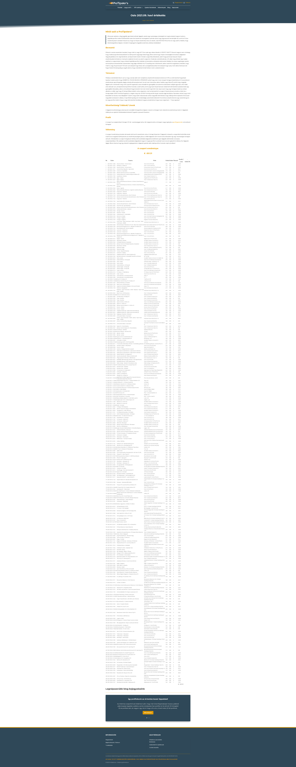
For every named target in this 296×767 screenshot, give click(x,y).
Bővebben (148, 713)
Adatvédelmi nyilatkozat (156, 744)
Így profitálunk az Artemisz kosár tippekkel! (148, 699)
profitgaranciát (177, 122)
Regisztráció (179, 2)
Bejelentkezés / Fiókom (113, 742)
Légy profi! (127, 7)
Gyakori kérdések (150, 7)
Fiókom (188, 2)
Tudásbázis (109, 745)
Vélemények (162, 7)
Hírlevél (152, 20)
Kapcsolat (175, 7)
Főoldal (120, 7)
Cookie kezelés (154, 747)
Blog (168, 7)
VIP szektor (137, 7)
